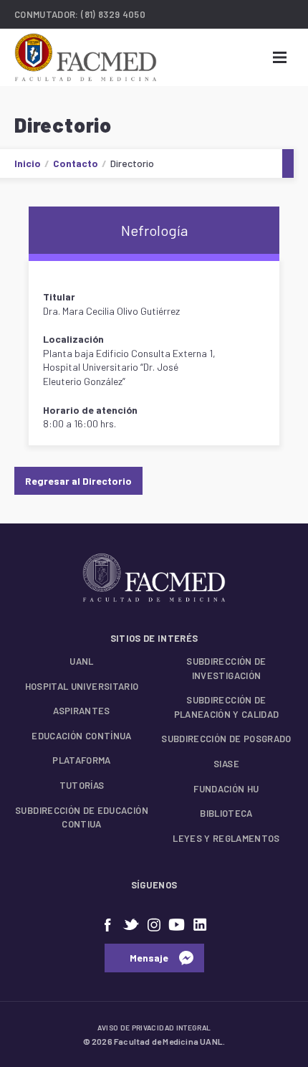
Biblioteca (226, 813)
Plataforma (81, 760)
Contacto (75, 163)
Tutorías (82, 785)
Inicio (27, 163)
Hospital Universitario (82, 686)
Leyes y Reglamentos (226, 838)
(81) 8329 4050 (113, 14)
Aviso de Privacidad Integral (154, 1027)
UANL (81, 661)
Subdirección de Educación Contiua (81, 817)
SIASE (226, 763)
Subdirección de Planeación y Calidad (226, 707)
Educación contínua (81, 735)
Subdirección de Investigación (226, 668)
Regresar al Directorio (78, 481)
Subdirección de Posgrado (226, 738)
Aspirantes (81, 710)
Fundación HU (226, 789)
